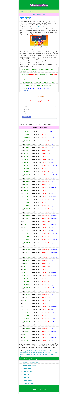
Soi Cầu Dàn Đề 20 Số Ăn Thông (39, 14)
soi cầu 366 (48, 352)
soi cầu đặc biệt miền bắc (26, 354)
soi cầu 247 (37, 27)
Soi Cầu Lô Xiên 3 (25, 374)
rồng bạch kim (27, 352)
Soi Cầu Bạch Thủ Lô (26, 368)
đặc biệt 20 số (28, 351)
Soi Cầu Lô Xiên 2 (25, 377)
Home (21, 11)
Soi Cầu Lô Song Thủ (26, 371)
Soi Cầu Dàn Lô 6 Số (26, 380)
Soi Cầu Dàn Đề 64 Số (27, 383)
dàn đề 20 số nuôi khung (46, 351)
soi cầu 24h (41, 352)
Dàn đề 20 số (36, 351)
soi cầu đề (47, 354)
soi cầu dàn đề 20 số (38, 354)
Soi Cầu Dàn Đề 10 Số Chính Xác (29, 362)
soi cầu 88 (55, 352)
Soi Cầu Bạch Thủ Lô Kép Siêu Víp (29, 365)
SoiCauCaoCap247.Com (41, 388)
